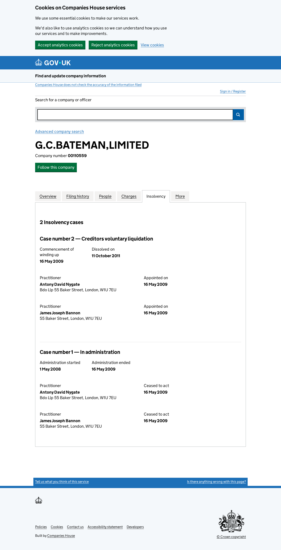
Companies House (61, 536)
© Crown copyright (231, 537)
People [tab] (105, 196)
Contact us (75, 527)
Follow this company (56, 167)
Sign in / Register (233, 91)
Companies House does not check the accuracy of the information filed (88, 85)
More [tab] (180, 196)
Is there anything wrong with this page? (216, 481)
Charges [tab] (129, 196)
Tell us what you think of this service (62, 481)
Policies (41, 527)
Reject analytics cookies (113, 44)
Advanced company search (59, 131)
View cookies (152, 45)
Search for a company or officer (63, 99)
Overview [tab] (48, 196)
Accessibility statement (105, 527)
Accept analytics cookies (60, 44)
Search (238, 114)
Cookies (57, 527)
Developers (135, 527)
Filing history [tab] (77, 196)
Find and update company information (70, 75)
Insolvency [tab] (156, 196)
